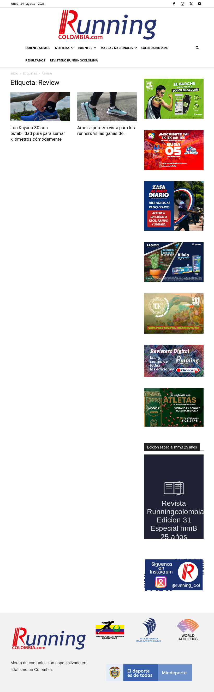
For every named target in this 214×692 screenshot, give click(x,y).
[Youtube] (200, 3)
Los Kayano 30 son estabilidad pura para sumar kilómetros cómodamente (37, 133)
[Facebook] (174, 3)
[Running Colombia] (107, 25)
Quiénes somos (37, 48)
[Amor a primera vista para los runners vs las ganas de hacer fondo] (107, 106)
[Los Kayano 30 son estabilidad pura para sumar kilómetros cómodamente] (40, 106)
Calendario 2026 (154, 48)
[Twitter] (191, 3)
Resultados (35, 60)
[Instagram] (182, 3)
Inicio (14, 73)
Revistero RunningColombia (74, 60)
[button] (197, 48)
